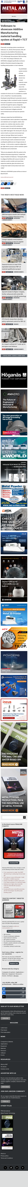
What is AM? (4, 1064)
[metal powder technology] (7, 1142)
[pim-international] (7, 1123)
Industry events (5, 1069)
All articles (3, 1066)
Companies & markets (8, 972)
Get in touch (5, 1086)
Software (10, 976)
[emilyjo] (8, 183)
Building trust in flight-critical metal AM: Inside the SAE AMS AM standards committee (13, 885)
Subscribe (5, 1018)
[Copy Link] (12, 183)
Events (4, 976)
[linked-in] (22, 1168)
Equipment (12, 974)
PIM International (5, 1111)
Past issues (4, 1030)
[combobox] (14, 817)
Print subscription (5, 1032)
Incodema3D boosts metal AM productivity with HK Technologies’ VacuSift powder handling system (14, 890)
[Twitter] (5, 183)
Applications (17, 218)
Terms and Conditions (7, 1158)
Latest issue (4, 1027)
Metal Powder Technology (8, 1113)
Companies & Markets (7, 299)
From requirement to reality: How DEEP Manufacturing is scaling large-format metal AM (14, 874)
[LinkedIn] (2, 183)
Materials (5, 974)
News (2, 188)
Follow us (5, 1101)
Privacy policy (4, 1156)
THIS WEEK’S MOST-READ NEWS (12, 195)
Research (16, 324)
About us (3, 1153)
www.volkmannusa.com (7, 177)
